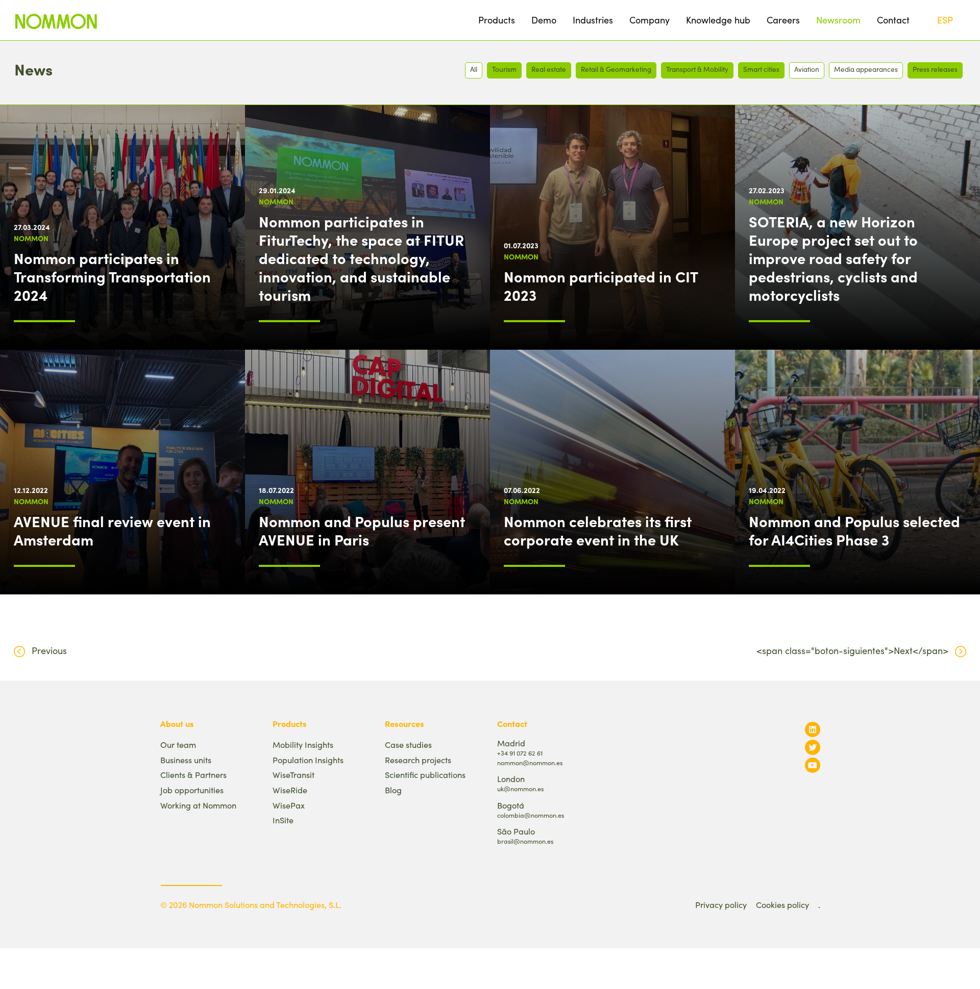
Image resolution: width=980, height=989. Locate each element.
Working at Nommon (198, 805)
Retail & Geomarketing (616, 69)
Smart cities (761, 69)
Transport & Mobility (697, 69)
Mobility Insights (303, 744)
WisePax (289, 805)
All (473, 69)
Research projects (418, 759)
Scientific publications (425, 774)
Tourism (504, 69)
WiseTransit (293, 774)
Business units (185, 759)
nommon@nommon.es (529, 762)
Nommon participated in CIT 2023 (601, 285)
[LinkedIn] (812, 729)
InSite (283, 820)
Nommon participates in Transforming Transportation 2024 (112, 276)
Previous (49, 650)
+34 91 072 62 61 (520, 752)
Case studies (408, 744)
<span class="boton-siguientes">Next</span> (852, 650)
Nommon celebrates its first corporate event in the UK (598, 530)
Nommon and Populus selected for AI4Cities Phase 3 (854, 530)
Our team (178, 744)
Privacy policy (721, 904)
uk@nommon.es (520, 788)
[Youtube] (812, 765)
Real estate (548, 69)
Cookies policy (782, 904)
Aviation (806, 69)
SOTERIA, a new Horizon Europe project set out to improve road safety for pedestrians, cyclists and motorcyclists (833, 258)
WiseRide (290, 790)
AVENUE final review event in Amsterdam (112, 530)
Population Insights (308, 759)
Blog (393, 790)
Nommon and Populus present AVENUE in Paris (362, 530)
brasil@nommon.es (525, 841)
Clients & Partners (193, 774)
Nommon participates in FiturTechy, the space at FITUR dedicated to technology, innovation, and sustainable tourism (361, 258)
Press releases (935, 69)
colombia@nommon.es (530, 815)
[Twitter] (812, 747)
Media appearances (866, 69)
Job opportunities (192, 790)
